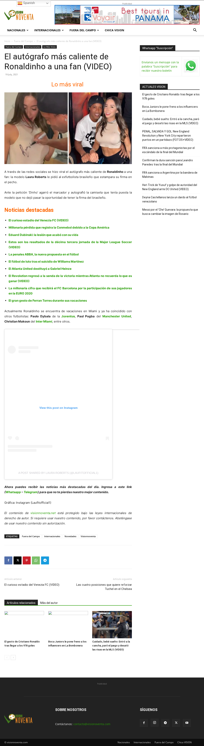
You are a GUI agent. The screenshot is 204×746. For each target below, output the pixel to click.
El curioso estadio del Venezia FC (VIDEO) (39, 220)
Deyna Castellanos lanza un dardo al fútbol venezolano (169, 199)
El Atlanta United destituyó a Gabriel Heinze (40, 269)
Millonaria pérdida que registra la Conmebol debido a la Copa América (59, 227)
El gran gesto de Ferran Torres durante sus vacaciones (48, 300)
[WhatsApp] (36, 560)
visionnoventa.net (43, 513)
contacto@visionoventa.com (91, 724)
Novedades (70, 536)
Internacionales (47, 30)
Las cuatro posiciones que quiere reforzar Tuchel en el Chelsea (104, 587)
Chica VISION (114, 30)
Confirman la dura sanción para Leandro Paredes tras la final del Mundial (167, 162)
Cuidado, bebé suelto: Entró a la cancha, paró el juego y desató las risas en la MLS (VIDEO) (111, 645)
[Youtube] (187, 723)
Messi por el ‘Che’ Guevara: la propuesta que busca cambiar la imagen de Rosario (170, 211)
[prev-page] (6, 657)
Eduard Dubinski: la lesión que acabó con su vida (43, 235)
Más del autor (49, 602)
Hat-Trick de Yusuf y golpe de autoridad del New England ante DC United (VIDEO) (169, 187)
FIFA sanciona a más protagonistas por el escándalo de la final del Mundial (168, 150)
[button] (195, 30)
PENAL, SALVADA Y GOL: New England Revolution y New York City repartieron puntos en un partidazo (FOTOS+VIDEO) (167, 135)
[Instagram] (155, 723)
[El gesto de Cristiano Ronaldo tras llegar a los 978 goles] (24, 624)
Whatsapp (13, 492)
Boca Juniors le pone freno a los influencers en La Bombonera (170, 108)
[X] (18, 560)
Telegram (31, 492)
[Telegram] (45, 560)
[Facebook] (8, 560)
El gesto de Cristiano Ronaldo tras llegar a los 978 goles (171, 96)
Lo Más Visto (49, 46)
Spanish (28, 3)
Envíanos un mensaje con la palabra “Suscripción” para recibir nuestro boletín (160, 66)
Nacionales (16, 30)
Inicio (7, 41)
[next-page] (13, 657)
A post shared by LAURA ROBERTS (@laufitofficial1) (58, 472)
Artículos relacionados (21, 602)
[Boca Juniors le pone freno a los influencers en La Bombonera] (68, 624)
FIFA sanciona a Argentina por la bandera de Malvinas (169, 174)
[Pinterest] (27, 560)
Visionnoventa (88, 536)
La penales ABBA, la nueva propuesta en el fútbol (44, 254)
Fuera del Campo (83, 30)
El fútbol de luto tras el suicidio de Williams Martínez (46, 261)
